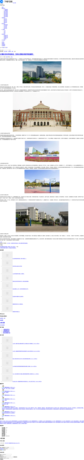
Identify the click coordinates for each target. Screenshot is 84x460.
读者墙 (3, 43)
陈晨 (26, 423)
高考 (12, 51)
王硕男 (43, 422)
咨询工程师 (6, 16)
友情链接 (3, 45)
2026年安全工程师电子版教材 (75, 422)
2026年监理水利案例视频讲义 (7, 422)
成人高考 (5, 27)
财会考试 (3, 34)
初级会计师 (6, 35)
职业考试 (3, 23)
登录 (3, 47)
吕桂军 (34, 422)
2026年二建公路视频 (75, 421)
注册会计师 (6, 37)
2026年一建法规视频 (67, 421)
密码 (4, 448)
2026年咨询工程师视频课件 (23, 421)
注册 (6, 47)
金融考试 (3, 17)
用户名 (1, 454)
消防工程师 (6, 15)
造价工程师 (6, 11)
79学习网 (14, 2)
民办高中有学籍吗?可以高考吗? (18, 296)
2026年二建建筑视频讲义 (18, 422)
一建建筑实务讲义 (26, 422)
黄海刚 (40, 422)
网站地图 (10, 443)
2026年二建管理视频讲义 (34, 421)
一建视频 (41, 421)
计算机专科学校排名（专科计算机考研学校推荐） (17, 54)
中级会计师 (6, 36)
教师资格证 (6, 24)
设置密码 (1, 458)
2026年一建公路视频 (57, 422)
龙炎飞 (20, 423)
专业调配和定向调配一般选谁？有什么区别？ (8, 246)
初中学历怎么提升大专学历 (17, 266)
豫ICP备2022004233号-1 (16, 443)
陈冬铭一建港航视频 (8, 423)
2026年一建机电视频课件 (13, 421)
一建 (7, 421)
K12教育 (3, 29)
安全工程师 (6, 14)
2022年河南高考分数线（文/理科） (18, 273)
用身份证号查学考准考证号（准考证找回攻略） (21, 281)
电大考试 (5, 28)
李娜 (23, 423)
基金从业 (5, 22)
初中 (4, 31)
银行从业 (5, 21)
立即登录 (1, 318)
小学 (4, 30)
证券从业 (5, 18)
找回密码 (1, 448)
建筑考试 (3, 8)
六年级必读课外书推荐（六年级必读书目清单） (8, 247)
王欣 (31, 422)
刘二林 (37, 422)
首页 (3, 7)
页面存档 (3, 44)
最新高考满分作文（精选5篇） (18, 304)
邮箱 (1, 455)
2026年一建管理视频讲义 (58, 421)
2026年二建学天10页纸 (65, 422)
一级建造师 (6, 9)
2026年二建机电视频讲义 (48, 421)
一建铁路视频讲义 (15, 423)
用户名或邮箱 (2, 447)
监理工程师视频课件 (49, 422)
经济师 (5, 38)
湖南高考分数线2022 (16, 311)
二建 (4, 421)
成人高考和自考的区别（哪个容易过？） (20, 258)
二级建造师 (6, 10)
